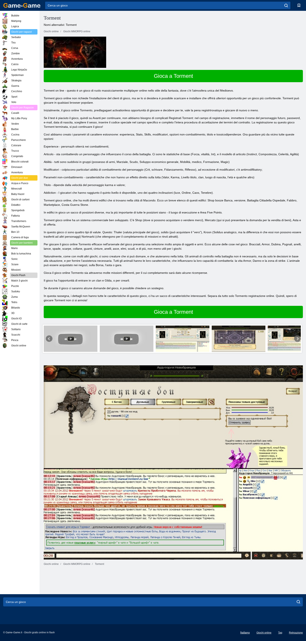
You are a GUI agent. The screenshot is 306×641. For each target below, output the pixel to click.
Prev (49, 338)
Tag (280, 632)
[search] (286, 5)
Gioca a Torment (173, 76)
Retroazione (296, 632)
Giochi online (263, 632)
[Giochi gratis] (22, 5)
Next (297, 338)
